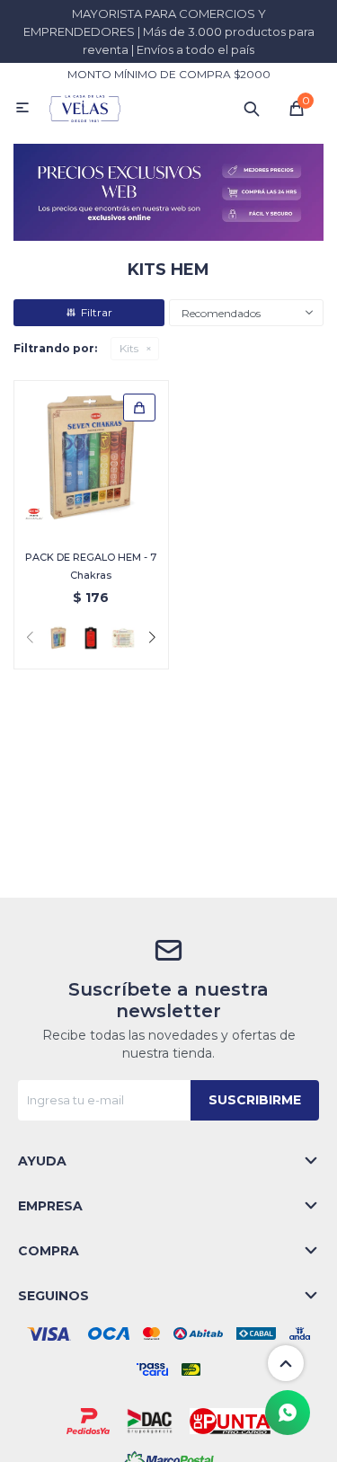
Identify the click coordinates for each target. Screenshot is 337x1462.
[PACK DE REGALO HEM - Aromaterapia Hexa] (123, 638)
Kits (129, 348)
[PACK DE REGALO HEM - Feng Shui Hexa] (90, 638)
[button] (251, 107)
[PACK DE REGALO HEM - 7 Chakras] (91, 458)
